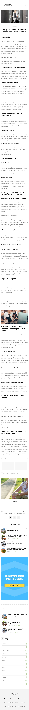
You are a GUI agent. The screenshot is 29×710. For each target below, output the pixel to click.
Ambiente (4, 643)
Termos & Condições (20, 702)
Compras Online (5, 650)
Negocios (4, 670)
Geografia (4, 663)
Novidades (14, 26)
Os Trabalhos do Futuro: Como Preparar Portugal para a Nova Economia (17, 542)
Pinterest (14, 698)
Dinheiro (4, 653)
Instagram (22, 698)
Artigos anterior (9, 466)
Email (7, 698)
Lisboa (3, 667)
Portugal (16, 531)
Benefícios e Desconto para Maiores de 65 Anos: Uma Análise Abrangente (14, 501)
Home (4, 702)
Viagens (3, 684)
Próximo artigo (21, 466)
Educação (4, 657)
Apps (3, 647)
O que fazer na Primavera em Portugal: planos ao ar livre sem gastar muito (17, 549)
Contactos (10, 702)
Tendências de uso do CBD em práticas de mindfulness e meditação (17, 536)
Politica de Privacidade (14, 703)
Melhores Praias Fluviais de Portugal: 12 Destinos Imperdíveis (17, 529)
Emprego (16, 544)
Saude (3, 680)
